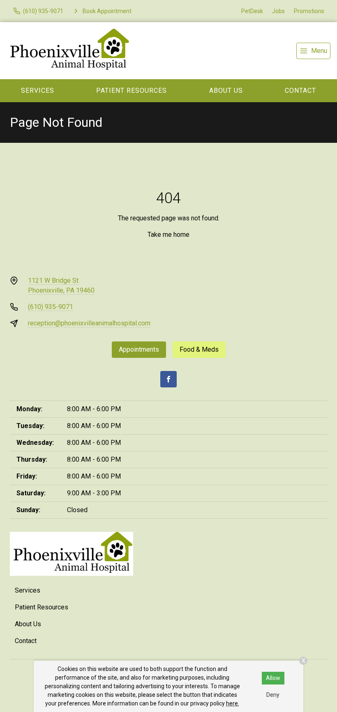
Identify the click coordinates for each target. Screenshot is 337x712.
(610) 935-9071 (50, 307)
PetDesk (252, 11)
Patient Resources (131, 90)
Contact (26, 641)
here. (232, 703)
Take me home (168, 234)
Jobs (278, 11)
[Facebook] (168, 379)
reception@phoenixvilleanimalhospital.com (89, 323)
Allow (273, 678)
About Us (226, 90)
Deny (272, 694)
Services (37, 90)
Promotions (309, 11)
